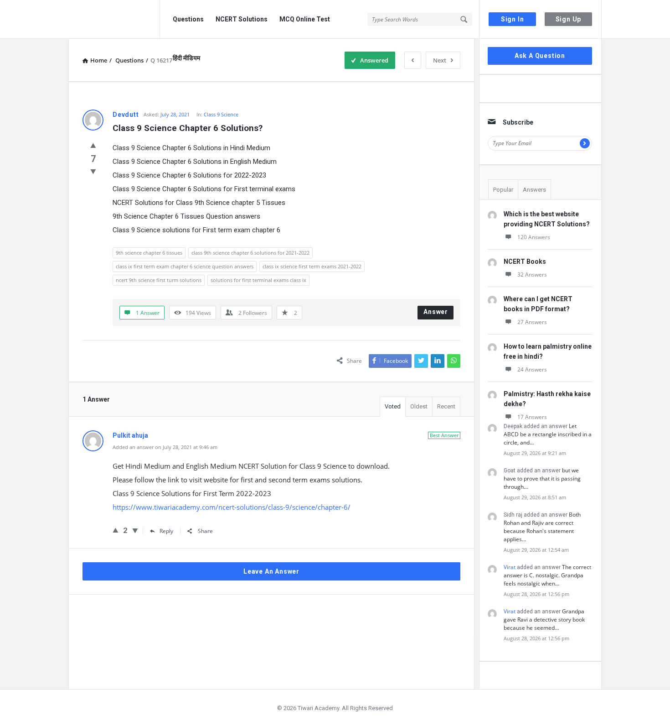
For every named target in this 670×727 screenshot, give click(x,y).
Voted (393, 406)
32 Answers (532, 274)
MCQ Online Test (304, 19)
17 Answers (532, 417)
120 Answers (533, 237)
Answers (534, 189)
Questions (188, 19)
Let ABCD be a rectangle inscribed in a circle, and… (548, 434)
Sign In (512, 19)
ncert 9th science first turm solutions (158, 280)
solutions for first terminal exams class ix (258, 280)
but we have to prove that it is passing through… (542, 478)
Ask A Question (540, 55)
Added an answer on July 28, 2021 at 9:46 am (165, 447)
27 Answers (532, 322)
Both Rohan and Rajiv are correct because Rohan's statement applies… (542, 527)
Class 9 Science (221, 114)
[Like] (93, 145)
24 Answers (532, 369)
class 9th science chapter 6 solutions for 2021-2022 (250, 252)
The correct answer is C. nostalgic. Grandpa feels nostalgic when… (547, 575)
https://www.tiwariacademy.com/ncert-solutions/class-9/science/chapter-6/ (231, 507)
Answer (435, 311)
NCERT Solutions (242, 19)
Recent (446, 406)
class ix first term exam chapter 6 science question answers (184, 266)
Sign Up (569, 19)
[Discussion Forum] (114, 19)
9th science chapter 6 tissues (149, 252)
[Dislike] (93, 171)
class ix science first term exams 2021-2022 (312, 266)
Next (439, 60)
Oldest (419, 406)
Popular (503, 189)
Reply (166, 531)
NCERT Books (525, 261)
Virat (509, 567)
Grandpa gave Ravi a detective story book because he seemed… (544, 619)
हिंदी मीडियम (186, 58)
